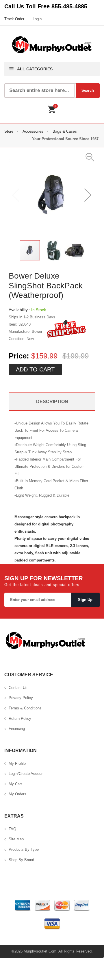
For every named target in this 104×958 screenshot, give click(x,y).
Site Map (16, 839)
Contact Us (18, 687)
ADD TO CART (35, 369)
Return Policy (20, 718)
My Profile (17, 763)
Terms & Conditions (25, 708)
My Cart (15, 784)
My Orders (17, 794)
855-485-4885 (69, 6)
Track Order (14, 19)
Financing (17, 728)
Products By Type (24, 849)
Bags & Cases (65, 131)
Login (37, 19)
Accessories (33, 131)
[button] (90, 156)
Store (8, 131)
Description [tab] (52, 401)
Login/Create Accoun (26, 773)
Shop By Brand (21, 860)
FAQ (12, 829)
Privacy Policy (21, 698)
